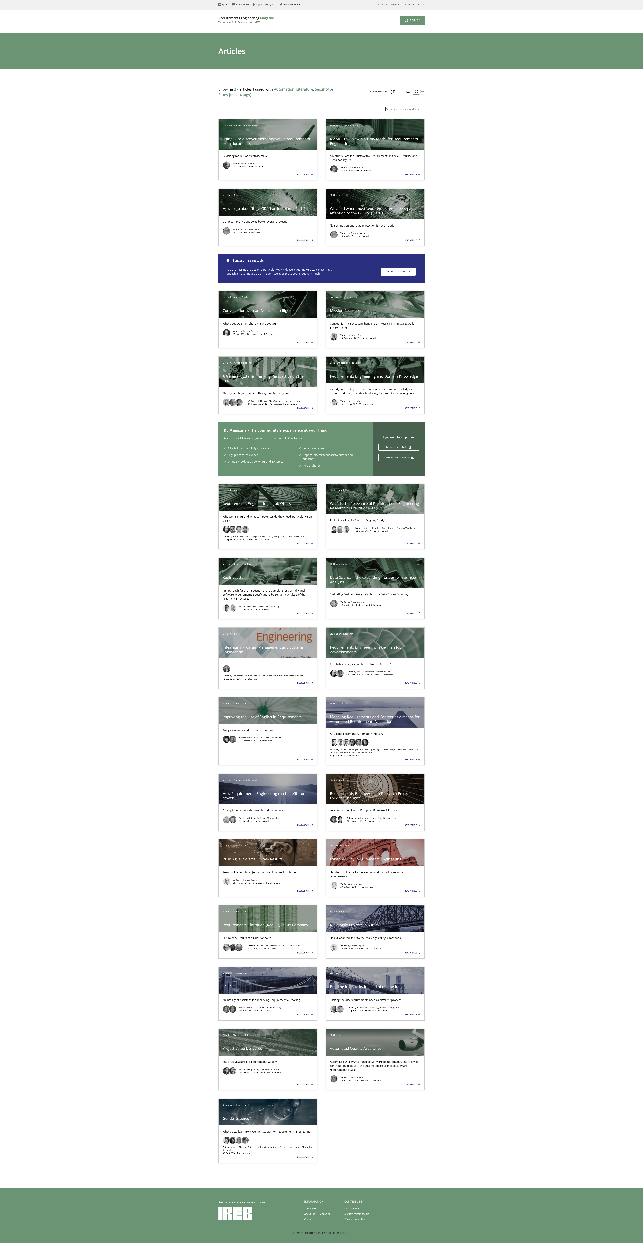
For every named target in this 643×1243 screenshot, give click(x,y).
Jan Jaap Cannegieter (389, 1007)
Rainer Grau (356, 335)
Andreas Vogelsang (406, 528)
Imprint (309, 1233)
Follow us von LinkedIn (397, 447)
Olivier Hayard (293, 400)
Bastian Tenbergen (349, 749)
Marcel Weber (383, 671)
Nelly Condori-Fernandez (293, 536)
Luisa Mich (263, 945)
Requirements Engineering (246, 20)
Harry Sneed (356, 1077)
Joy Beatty (254, 1069)
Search (421, 4)
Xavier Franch (389, 528)
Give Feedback (352, 1208)
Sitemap (297, 1233)
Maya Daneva (259, 536)
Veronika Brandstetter (362, 752)
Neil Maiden (249, 163)
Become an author (354, 1219)
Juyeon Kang (276, 1007)
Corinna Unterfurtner (290, 1147)
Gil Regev (263, 400)
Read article (303, 174)
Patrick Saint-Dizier (274, 737)
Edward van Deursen (367, 1007)
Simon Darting (273, 606)
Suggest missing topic (398, 271)
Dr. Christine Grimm (367, 818)
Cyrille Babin (356, 167)
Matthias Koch (274, 818)
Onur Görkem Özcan (388, 818)
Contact (308, 1219)
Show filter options (379, 91)
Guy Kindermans (251, 229)
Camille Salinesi (251, 331)
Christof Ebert (357, 883)
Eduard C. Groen (257, 818)
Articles (382, 4)
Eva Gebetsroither (269, 1147)
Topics (414, 20)
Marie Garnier (256, 737)
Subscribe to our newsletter (397, 457)
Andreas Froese (406, 749)
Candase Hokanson (270, 1069)
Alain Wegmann (277, 400)
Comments (395, 4)
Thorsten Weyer (389, 749)
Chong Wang (273, 536)
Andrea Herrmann (242, 536)
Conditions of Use (338, 1233)
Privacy (320, 1233)
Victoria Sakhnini (278, 945)
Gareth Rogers (250, 879)
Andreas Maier (256, 606)
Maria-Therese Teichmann (246, 1147)
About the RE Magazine (317, 1213)
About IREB (310, 1208)
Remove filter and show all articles (405, 108)
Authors (409, 4)
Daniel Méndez (373, 528)
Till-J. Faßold (356, 401)
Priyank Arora (357, 601)
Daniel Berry (294, 945)
